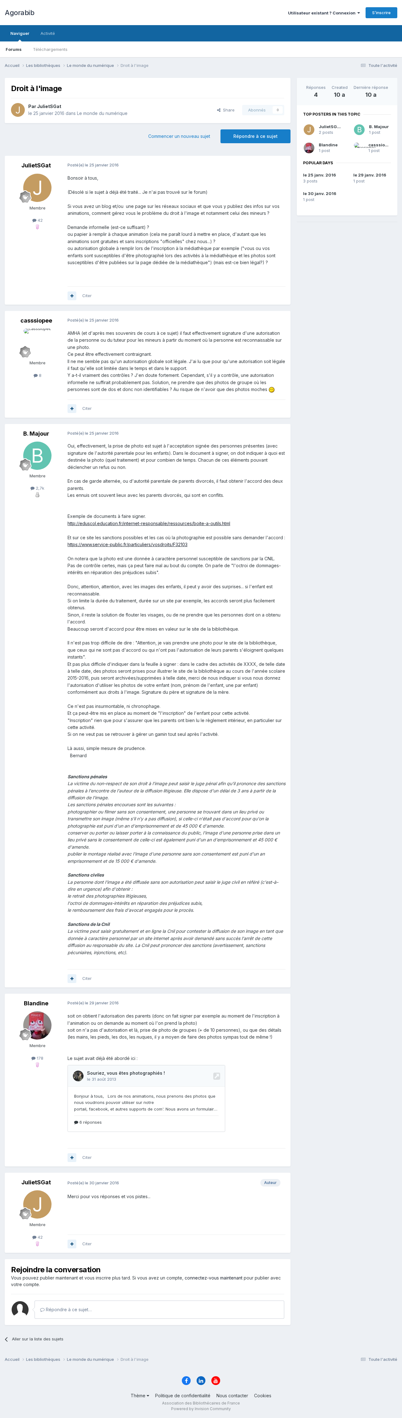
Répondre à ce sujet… (68, 1309)
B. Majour (379, 126)
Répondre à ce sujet (255, 136)
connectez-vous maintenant (213, 1277)
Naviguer (19, 33)
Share (227, 109)
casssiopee (380, 144)
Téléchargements (50, 49)
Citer (87, 295)
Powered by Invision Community (201, 1408)
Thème (139, 1395)
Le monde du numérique (102, 113)
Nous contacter (232, 1395)
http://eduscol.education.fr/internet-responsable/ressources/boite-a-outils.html (149, 523)
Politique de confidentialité (182, 1395)
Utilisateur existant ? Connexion (322, 12)
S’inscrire (381, 12)
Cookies (262, 1395)
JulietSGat (330, 126)
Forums (14, 49)
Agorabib (19, 12)
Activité (48, 33)
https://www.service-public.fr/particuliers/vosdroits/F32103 (127, 544)
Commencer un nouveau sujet (179, 136)
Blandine (328, 144)
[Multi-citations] (72, 295)
